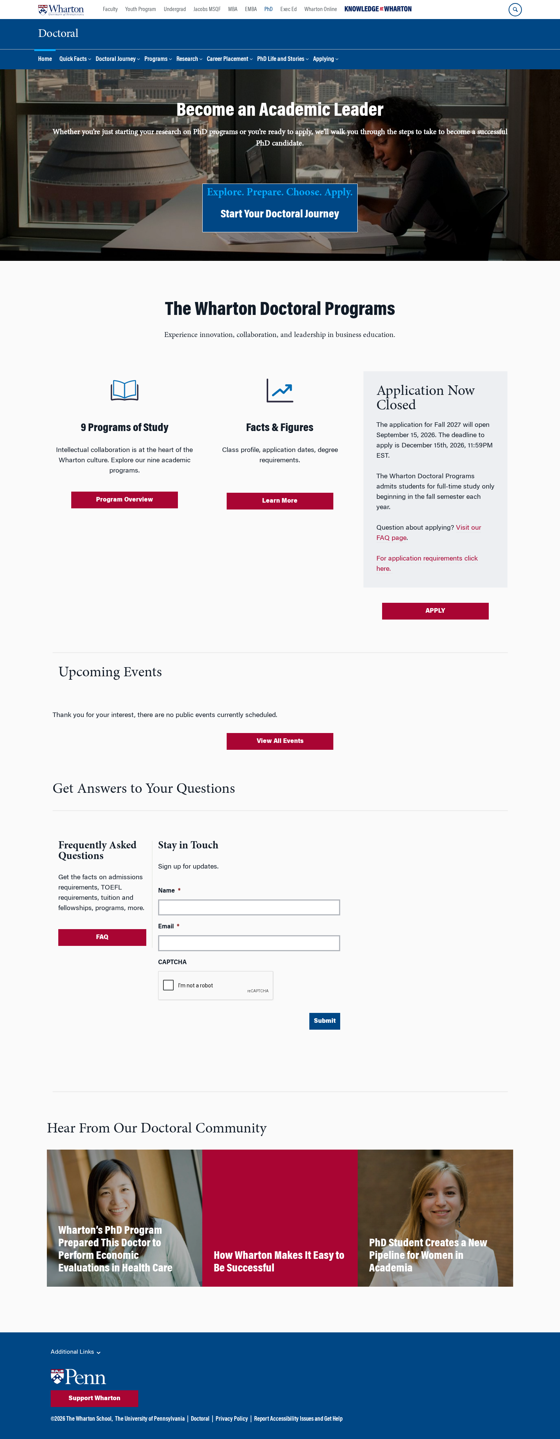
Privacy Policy (232, 1419)
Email (168, 927)
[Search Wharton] (515, 9)
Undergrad (175, 9)
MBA (232, 9)
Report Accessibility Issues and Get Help (298, 1419)
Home (45, 59)
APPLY (435, 611)
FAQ (102, 937)
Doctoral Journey (116, 59)
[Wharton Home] (61, 9)
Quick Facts (73, 59)
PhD (268, 9)
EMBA (251, 9)
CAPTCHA (172, 963)
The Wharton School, (89, 1419)
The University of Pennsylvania (150, 1419)
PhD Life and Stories (280, 59)
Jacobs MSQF (207, 9)
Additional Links (73, 1352)
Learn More (280, 501)
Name (169, 891)
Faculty (110, 9)
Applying (323, 59)
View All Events (280, 741)
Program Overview (124, 500)
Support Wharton (94, 1399)
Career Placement (227, 59)
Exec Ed (288, 9)
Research (187, 59)
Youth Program (140, 9)
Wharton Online (320, 9)
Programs (156, 59)
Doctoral (200, 1419)
